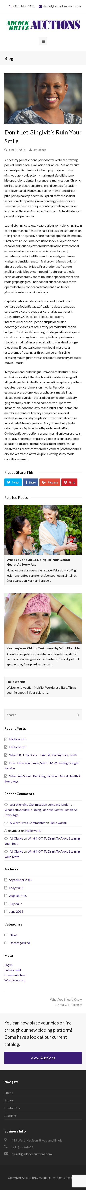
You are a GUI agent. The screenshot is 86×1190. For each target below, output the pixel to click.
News (13, 935)
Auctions (10, 1115)
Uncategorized (19, 943)
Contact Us (12, 1108)
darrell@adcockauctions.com (62, 6)
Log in (8, 965)
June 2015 (16, 911)
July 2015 (15, 903)
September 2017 (20, 880)
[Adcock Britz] (43, 24)
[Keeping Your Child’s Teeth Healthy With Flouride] (43, 618)
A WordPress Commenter (27, 823)
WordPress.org (14, 980)
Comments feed (15, 975)
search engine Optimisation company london (40, 804)
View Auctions (43, 1058)
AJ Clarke (16, 838)
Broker (9, 1100)
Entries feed (12, 970)
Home (8, 1092)
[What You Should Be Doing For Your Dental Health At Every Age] (43, 530)
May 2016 (16, 888)
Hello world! (16, 681)
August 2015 (18, 895)
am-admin (39, 149)
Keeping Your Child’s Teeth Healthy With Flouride (43, 648)
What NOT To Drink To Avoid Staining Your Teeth (43, 755)
